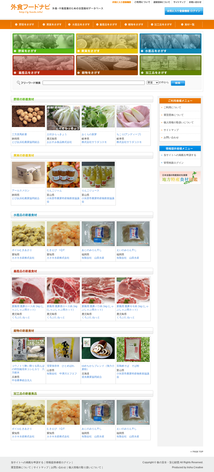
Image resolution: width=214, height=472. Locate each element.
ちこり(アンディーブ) (129, 134)
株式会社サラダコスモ (94, 142)
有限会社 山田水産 (93, 257)
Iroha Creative (195, 467)
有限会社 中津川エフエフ (62, 373)
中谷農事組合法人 (22, 380)
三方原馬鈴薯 (19, 134)
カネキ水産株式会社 (23, 257)
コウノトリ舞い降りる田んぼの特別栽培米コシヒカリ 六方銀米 (28, 369)
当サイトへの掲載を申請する (27, 462)
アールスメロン (20, 190)
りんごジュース (90, 190)
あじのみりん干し (92, 250)
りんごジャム (54, 190)
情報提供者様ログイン (58, 462)
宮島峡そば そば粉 (128, 365)
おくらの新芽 (89, 134)
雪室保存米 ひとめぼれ (60, 365)
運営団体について (21, 467)
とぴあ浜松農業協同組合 (25, 142)
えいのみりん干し (127, 250)
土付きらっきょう (57, 134)
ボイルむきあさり (22, 250)
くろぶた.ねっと (21, 317)
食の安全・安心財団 (168, 462)
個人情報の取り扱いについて (85, 467)
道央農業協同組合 (92, 376)
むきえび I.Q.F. (56, 250)
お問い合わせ (58, 467)
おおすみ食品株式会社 (59, 142)
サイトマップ (40, 467)
